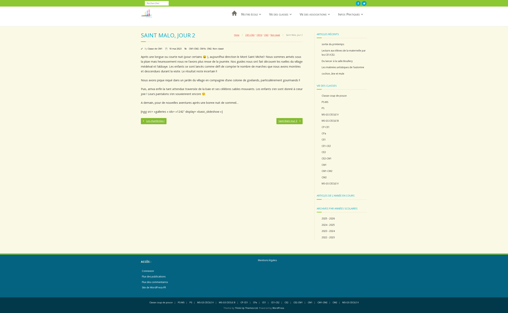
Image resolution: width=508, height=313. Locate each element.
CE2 (324, 152)
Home (236, 35)
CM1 (324, 165)
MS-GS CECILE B (330, 120)
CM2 (266, 35)
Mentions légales (267, 260)
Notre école (249, 14)
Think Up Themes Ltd (246, 307)
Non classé (275, 35)
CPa (324, 133)
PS (323, 108)
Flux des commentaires (155, 282)
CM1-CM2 (250, 35)
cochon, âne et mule (333, 73)
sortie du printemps (333, 44)
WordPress (278, 307)
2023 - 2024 (328, 231)
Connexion (148, 271)
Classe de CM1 (155, 48)
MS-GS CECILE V (330, 114)
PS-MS (325, 102)
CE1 (324, 139)
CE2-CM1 (327, 158)
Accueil (233, 18)
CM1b (259, 35)
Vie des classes (278, 14)
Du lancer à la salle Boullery (337, 61)
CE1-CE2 (326, 146)
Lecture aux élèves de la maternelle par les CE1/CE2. (344, 53)
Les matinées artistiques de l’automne (343, 67)
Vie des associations (313, 14)
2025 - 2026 (328, 218)
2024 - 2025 (328, 225)
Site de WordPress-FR (154, 287)
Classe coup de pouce (334, 95)
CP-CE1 (326, 127)
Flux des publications (153, 276)
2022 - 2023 (328, 237)
